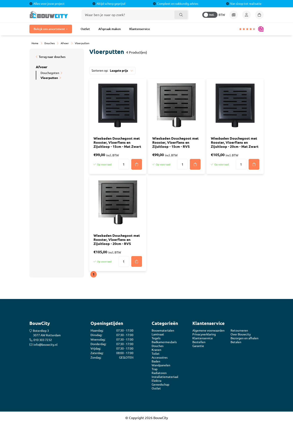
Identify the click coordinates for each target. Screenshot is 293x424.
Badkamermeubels (164, 342)
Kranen (156, 350)
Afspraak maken (109, 29)
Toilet (156, 353)
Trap (154, 369)
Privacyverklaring (204, 334)
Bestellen (198, 342)
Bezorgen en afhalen (244, 338)
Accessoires (160, 357)
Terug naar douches (52, 57)
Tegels (156, 338)
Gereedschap (160, 384)
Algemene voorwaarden (208, 330)
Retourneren (239, 330)
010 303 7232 (42, 340)
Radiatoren (159, 373)
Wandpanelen (161, 365)
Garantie (198, 346)
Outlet (85, 29)
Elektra (156, 380)
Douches (157, 346)
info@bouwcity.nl (45, 344)
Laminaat (158, 334)
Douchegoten (50, 73)
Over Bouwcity (241, 334)
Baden (156, 361)
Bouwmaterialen (163, 330)
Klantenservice (139, 29)
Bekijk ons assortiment (49, 29)
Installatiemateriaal (165, 377)
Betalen (236, 342)
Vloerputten (49, 78)
